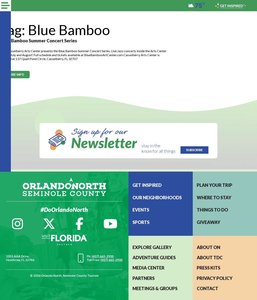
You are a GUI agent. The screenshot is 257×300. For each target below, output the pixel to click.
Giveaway (208, 222)
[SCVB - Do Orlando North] (64, 186)
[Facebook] (79, 224)
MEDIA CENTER (148, 268)
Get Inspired (147, 185)
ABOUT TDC (210, 257)
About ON (208, 247)
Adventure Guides (154, 257)
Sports (141, 222)
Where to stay (214, 197)
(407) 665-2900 (103, 256)
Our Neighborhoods (157, 197)
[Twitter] (49, 224)
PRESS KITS (208, 268)
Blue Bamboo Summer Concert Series (39, 40)
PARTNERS (144, 278)
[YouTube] (110, 224)
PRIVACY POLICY (215, 278)
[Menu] (5, 5)
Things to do (212, 210)
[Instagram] (17, 224)
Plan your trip (214, 185)
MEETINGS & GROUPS (155, 288)
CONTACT (207, 288)
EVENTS (141, 210)
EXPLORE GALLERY (152, 247)
